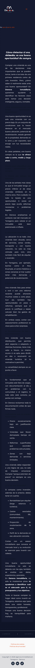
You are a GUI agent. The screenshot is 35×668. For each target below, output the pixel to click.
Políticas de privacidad (17, 646)
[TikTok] (22, 663)
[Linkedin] (17, 663)
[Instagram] (13, 663)
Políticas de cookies (17, 644)
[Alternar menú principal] (26, 9)
